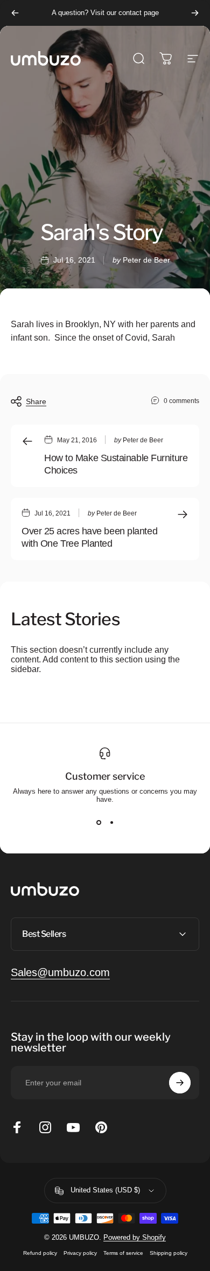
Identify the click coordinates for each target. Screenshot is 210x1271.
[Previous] (15, 13)
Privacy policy (80, 1253)
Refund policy (40, 1253)
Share (36, 401)
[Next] (195, 13)
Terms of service (123, 1253)
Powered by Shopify (134, 1237)
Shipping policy (168, 1253)
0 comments (181, 401)
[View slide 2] (111, 822)
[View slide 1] (98, 822)
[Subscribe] (180, 1082)
